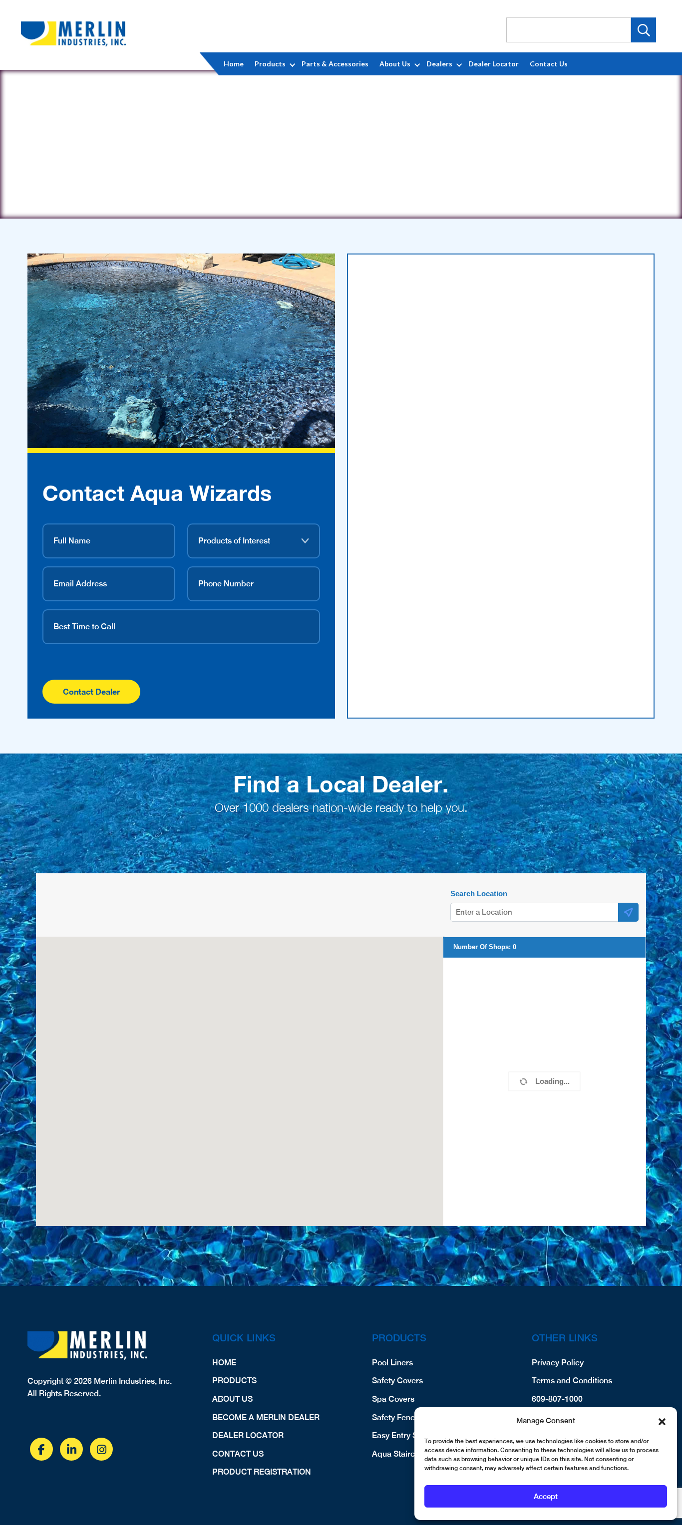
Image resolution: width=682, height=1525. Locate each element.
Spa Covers (393, 1399)
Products (270, 63)
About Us (394, 63)
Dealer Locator (493, 63)
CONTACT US (238, 1454)
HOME (224, 1362)
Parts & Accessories (335, 63)
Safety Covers (397, 1380)
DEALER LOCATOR (248, 1435)
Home (234, 63)
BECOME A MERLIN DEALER (266, 1417)
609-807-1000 (557, 1399)
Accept (546, 1496)
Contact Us (549, 63)
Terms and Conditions (572, 1380)
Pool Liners (392, 1362)
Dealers (439, 63)
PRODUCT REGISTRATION (261, 1472)
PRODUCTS (234, 1380)
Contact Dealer (91, 691)
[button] (662, 1421)
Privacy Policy (558, 1362)
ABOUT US (232, 1399)
